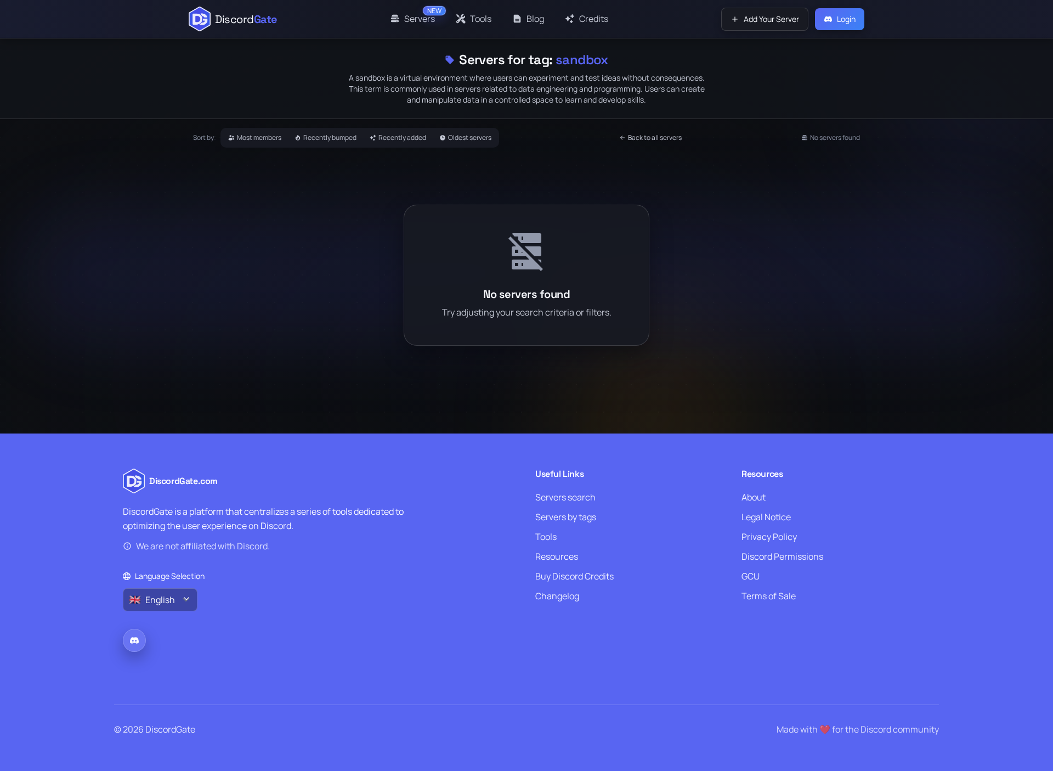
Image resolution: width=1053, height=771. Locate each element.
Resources (556, 556)
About (753, 497)
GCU (750, 576)
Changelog (557, 596)
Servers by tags (565, 517)
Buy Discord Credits (574, 576)
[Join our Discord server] (134, 640)
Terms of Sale (768, 596)
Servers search (565, 497)
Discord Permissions (782, 556)
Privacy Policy (769, 537)
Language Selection (170, 576)
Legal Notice (766, 517)
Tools (546, 537)
